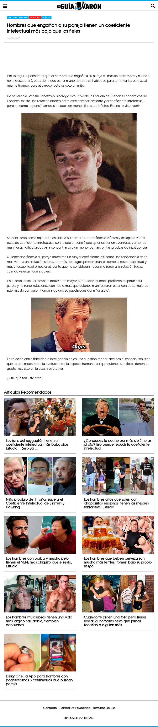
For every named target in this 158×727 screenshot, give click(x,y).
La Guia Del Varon (79, 5)
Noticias (46, 17)
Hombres (34, 17)
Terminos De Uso (104, 708)
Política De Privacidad (75, 708)
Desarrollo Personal (18, 17)
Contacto (50, 708)
